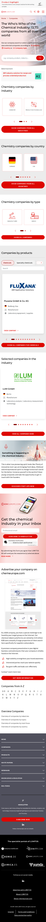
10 (34, 339)
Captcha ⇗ (32, 545)
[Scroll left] (38, 262)
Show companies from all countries (23, 185)
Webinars (5, 770)
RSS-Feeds (5, 786)
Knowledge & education (11, 778)
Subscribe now (23, 819)
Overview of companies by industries (15, 716)
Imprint (11, 912)
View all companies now (23, 434)
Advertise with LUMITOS (22, 890)
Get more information (23, 678)
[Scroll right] (41, 262)
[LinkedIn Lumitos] (23, 881)
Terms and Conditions (26, 912)
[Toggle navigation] (43, 12)
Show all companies (23, 237)
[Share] (34, 12)
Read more (6, 556)
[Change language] (38, 12)
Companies (5, 747)
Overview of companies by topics (13, 719)
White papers (7, 762)
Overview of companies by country (14, 726)
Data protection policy (23, 915)
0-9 (3, 691)
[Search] (30, 12)
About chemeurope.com (23, 898)
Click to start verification (22, 543)
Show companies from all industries (23, 129)
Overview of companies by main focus (15, 723)
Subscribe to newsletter (20, 536)
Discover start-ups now (23, 486)
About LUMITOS (22, 894)
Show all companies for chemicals (23, 345)
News (3, 739)
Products (5, 755)
